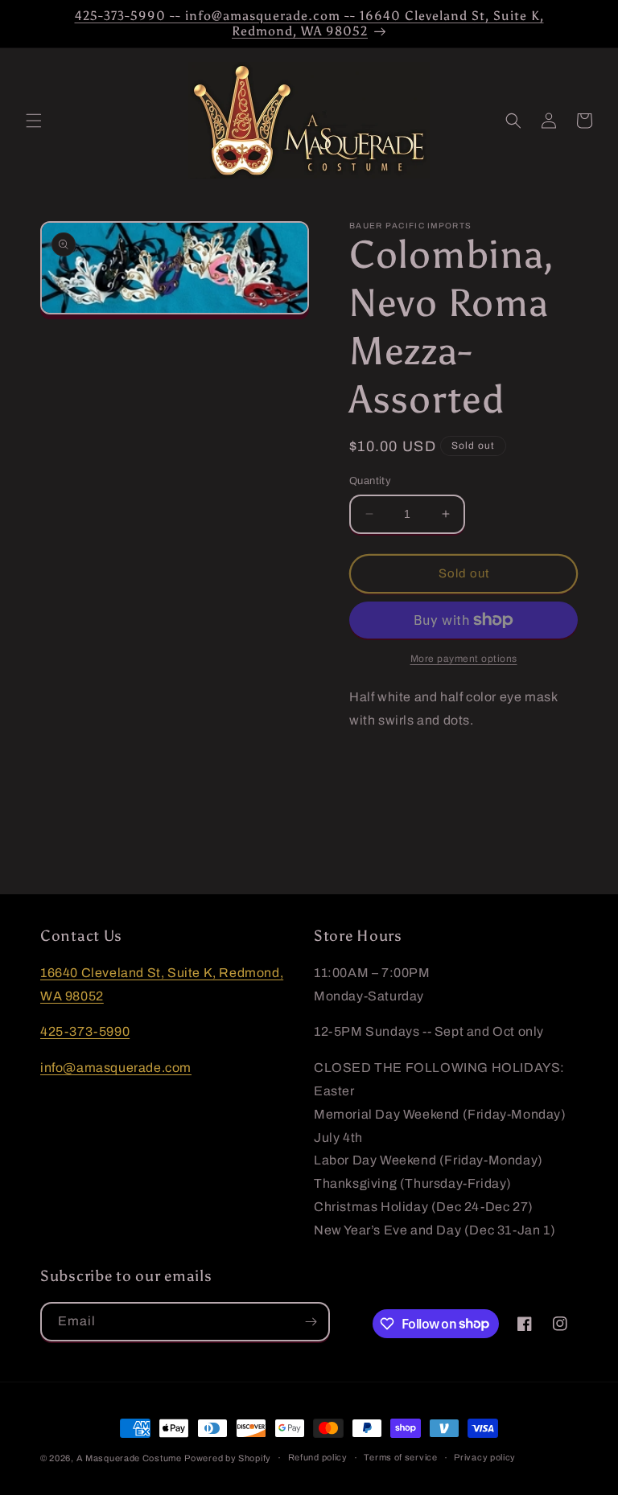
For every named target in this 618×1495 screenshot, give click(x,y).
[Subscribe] (310, 1321)
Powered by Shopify (227, 1458)
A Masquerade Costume (129, 1458)
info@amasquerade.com (116, 1067)
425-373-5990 (85, 1031)
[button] (34, 120)
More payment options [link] (463, 658)
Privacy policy (485, 1457)
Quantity (370, 481)
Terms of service (400, 1457)
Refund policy (318, 1457)
